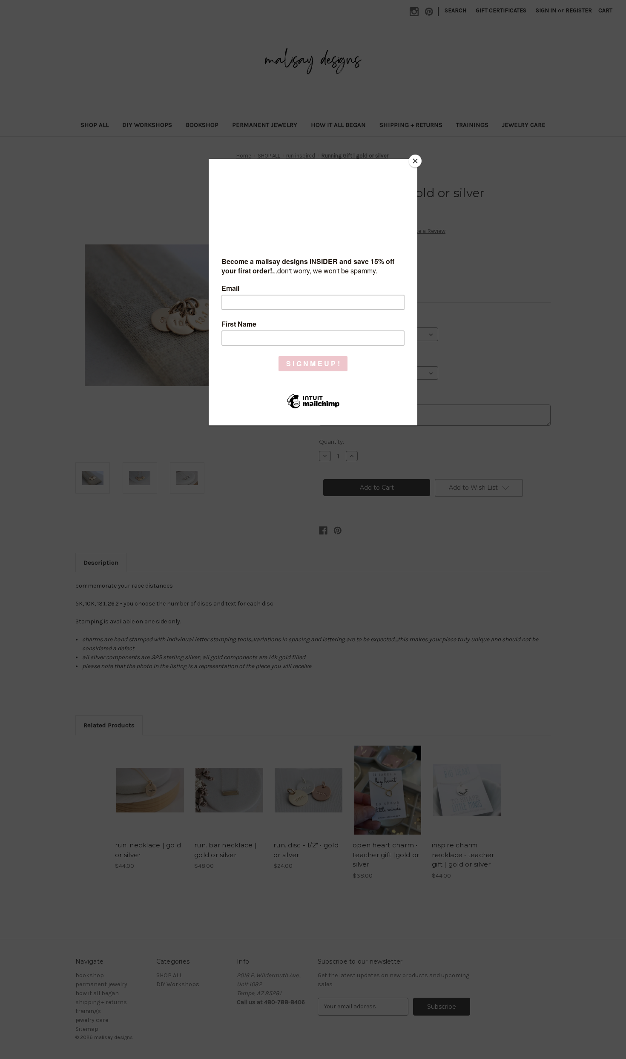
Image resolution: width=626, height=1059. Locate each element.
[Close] (415, 161)
